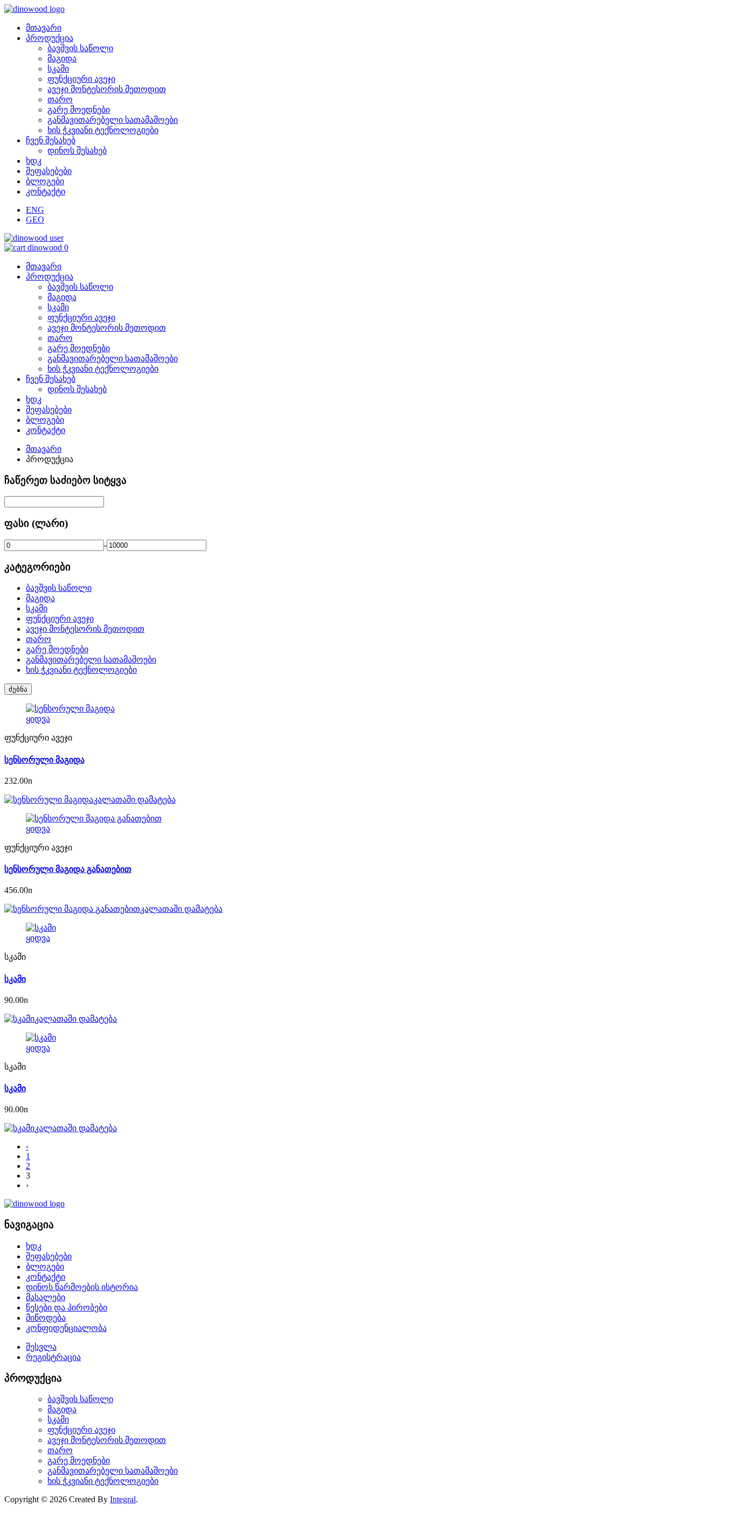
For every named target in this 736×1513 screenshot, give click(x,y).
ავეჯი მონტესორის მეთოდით (106, 89)
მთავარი (43, 27)
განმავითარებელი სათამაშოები (112, 119)
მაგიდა (62, 58)
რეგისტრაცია (53, 1357)
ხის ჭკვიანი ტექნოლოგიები (102, 130)
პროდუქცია (49, 38)
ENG (35, 209)
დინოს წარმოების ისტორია (82, 1287)
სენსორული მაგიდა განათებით (67, 869)
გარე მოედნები (78, 109)
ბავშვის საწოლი (80, 48)
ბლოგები (45, 181)
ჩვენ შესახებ (50, 140)
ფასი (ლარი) (36, 523)
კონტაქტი (45, 191)
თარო (60, 99)
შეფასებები (49, 171)
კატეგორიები (37, 567)
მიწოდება (46, 1317)
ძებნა (18, 689)
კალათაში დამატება (134, 799)
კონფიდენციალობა (66, 1328)
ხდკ (33, 160)
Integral (123, 1499)
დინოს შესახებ (77, 150)
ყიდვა (38, 718)
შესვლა (41, 1346)
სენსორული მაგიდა (44, 759)
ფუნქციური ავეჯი (81, 78)
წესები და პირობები (66, 1307)
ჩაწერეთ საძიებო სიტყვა (65, 480)
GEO (35, 219)
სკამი (58, 68)
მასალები (45, 1297)
